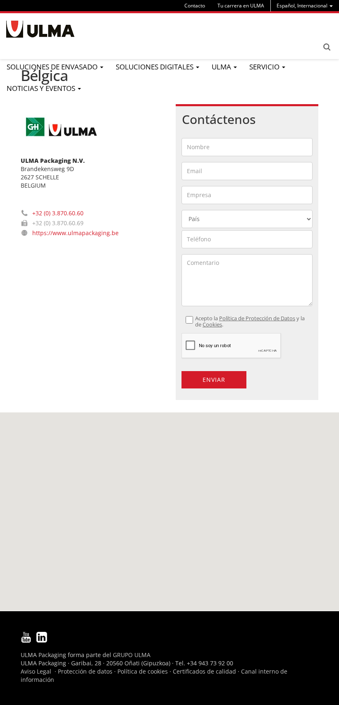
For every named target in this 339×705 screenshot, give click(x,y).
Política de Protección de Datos (257, 318)
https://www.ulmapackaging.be (75, 233)
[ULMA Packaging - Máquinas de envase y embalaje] (40, 29)
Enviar (214, 379)
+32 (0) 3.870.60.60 (58, 213)
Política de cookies (142, 671)
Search (326, 47)
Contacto (194, 5)
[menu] (305, 5)
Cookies (212, 324)
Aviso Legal (36, 671)
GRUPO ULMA (131, 655)
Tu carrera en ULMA (240, 5)
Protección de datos (85, 671)
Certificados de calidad (204, 671)
